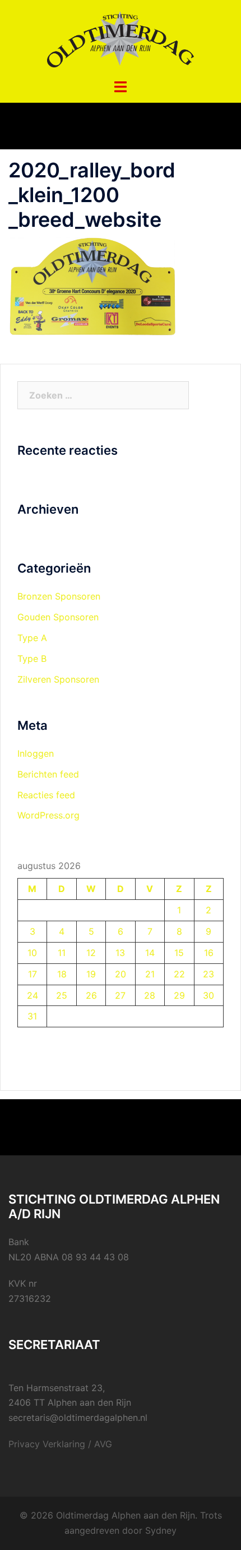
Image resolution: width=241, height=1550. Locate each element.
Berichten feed (48, 774)
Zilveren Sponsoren (58, 679)
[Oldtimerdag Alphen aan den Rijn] (120, 38)
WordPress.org (48, 815)
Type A (32, 637)
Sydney (161, 1530)
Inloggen (35, 753)
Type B (32, 658)
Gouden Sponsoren (58, 617)
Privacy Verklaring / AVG (60, 1444)
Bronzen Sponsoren (58, 596)
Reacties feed (46, 795)
